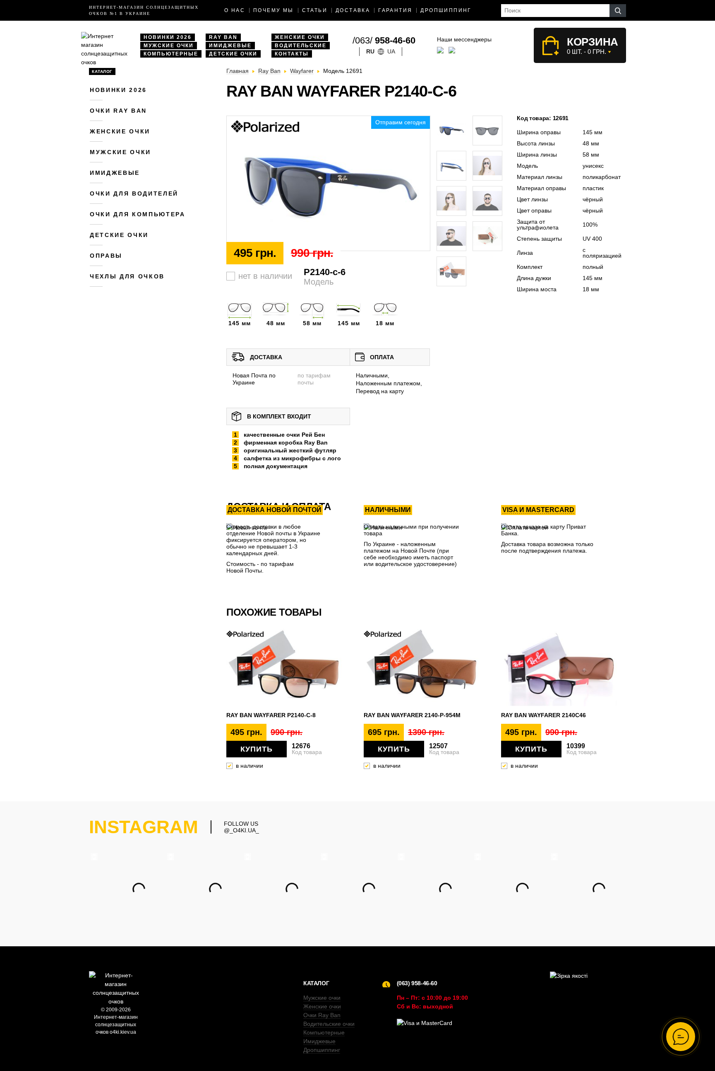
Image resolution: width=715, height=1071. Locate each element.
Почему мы (273, 10)
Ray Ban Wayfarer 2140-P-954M (412, 715)
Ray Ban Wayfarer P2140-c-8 (271, 715)
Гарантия (395, 10)
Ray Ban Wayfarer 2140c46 (543, 715)
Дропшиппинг (445, 10)
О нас (234, 10)
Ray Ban (223, 37)
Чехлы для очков (127, 276)
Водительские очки (329, 1023)
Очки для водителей (134, 193)
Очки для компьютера (137, 214)
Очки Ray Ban (322, 1015)
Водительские (300, 45)
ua (391, 51)
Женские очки (300, 37)
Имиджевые (230, 45)
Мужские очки (169, 45)
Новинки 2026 (168, 37)
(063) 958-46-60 (417, 983)
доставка (353, 10)
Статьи (314, 10)
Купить (256, 749)
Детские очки (233, 54)
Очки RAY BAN (118, 110)
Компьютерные (171, 54)
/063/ (384, 40)
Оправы (106, 255)
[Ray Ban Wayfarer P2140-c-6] (328, 183)
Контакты (292, 54)
